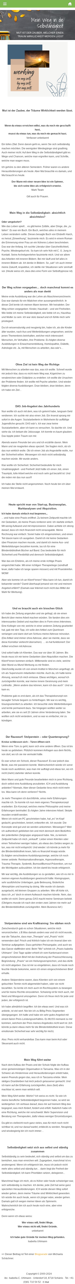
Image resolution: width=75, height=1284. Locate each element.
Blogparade (41, 1254)
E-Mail (46, 1282)
